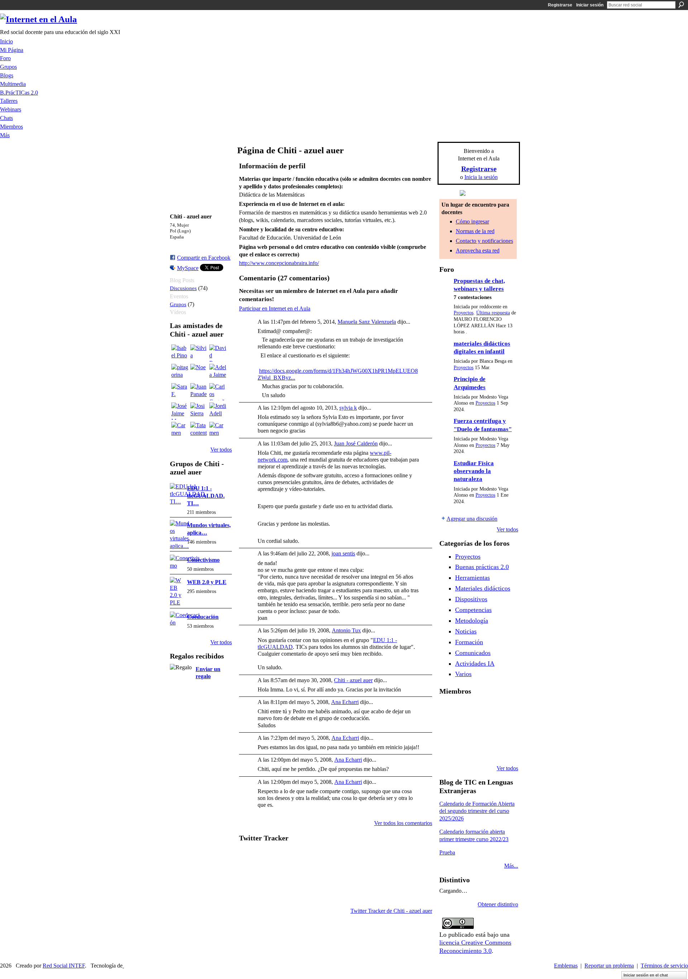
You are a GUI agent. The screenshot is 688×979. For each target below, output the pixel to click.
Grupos (178, 304)
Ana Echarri (345, 702)
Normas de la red (475, 231)
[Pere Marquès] (466, 749)
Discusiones (183, 288)
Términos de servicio (664, 966)
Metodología (471, 620)
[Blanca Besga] (502, 729)
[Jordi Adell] (217, 411)
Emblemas (566, 966)
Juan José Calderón (356, 443)
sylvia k (348, 408)
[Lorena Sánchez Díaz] (466, 729)
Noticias (466, 631)
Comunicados (473, 652)
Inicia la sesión (481, 177)
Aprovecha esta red (478, 250)
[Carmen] (179, 430)
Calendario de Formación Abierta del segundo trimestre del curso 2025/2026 (477, 811)
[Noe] (198, 372)
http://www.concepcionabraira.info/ (279, 263)
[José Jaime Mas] (179, 411)
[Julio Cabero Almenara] (484, 749)
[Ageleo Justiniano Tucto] (466, 710)
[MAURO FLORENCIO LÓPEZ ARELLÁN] (448, 710)
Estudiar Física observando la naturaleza (474, 471)
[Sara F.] (179, 391)
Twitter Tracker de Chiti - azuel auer (391, 911)
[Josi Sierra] (198, 411)
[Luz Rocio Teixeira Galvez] (448, 749)
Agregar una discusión (471, 519)
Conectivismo (203, 560)
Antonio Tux (346, 630)
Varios (463, 673)
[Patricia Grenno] (502, 749)
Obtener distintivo (498, 904)
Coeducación (203, 617)
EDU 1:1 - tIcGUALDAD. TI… (206, 495)
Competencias (473, 609)
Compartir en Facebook (203, 258)
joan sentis (343, 553)
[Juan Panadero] (198, 391)
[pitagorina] (179, 372)
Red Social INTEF (64, 966)
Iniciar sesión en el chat (646, 975)
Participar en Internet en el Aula (274, 308)
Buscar (681, 4)
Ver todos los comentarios (403, 823)
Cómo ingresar (472, 221)
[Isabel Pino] (179, 353)
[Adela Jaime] (217, 372)
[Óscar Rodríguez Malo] (502, 710)
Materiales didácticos (482, 588)
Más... (511, 866)
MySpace (188, 268)
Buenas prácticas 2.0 (482, 566)
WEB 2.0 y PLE (206, 582)
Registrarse (560, 5)
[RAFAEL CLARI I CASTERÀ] (484, 710)
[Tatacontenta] (198, 430)
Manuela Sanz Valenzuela (367, 322)
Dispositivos (471, 599)
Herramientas (472, 577)
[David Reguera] (217, 353)
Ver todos (221, 450)
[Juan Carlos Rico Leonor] (484, 729)
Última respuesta (493, 312)
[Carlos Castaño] (217, 391)
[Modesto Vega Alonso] (448, 729)
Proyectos (463, 312)
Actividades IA (474, 663)
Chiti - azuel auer (353, 680)
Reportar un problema (609, 966)
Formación (469, 642)
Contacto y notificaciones (484, 241)
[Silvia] (198, 353)
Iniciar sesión (589, 5)
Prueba (447, 852)
